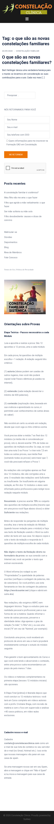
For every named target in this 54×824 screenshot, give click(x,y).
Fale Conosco (10, 257)
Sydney (27, 819)
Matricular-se (10, 232)
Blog (6, 247)
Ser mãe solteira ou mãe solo (18, 211)
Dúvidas (8, 237)
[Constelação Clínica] (27, 8)
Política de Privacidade (25, 270)
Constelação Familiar (27, 51)
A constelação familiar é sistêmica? (21, 192)
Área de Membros (13, 252)
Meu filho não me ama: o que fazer (20, 197)
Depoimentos (10, 242)
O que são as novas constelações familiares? (27, 59)
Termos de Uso (9, 270)
